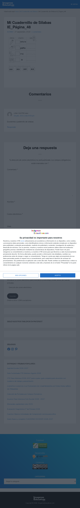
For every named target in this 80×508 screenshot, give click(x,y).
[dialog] (40, 254)
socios (23, 241)
